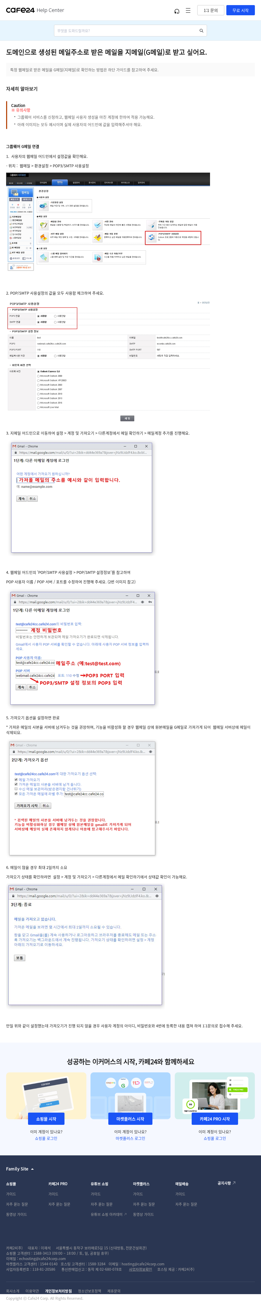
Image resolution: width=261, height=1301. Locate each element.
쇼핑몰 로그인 (46, 1138)
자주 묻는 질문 (17, 1204)
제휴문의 (114, 1290)
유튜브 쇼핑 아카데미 (107, 1214)
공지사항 (224, 1182)
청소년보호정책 (89, 1290)
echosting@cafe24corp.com (42, 1258)
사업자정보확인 (140, 1269)
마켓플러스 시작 (130, 1119)
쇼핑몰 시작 (46, 1119)
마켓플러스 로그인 (130, 1138)
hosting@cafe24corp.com (143, 1263)
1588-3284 (97, 1263)
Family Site (17, 1169)
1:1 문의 (211, 10)
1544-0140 (49, 1263)
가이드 (11, 1193)
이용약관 (32, 1290)
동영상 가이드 (16, 1214)
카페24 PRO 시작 (215, 1119)
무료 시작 (240, 10)
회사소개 (12, 1290)
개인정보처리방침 (58, 1290)
